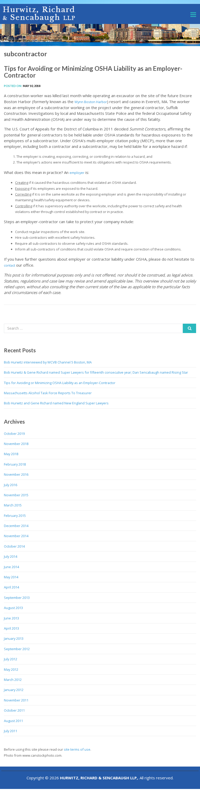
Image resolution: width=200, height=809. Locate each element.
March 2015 (13, 505)
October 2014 (14, 546)
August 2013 (13, 607)
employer (77, 172)
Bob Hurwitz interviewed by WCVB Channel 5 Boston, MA (48, 362)
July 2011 (10, 731)
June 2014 (11, 567)
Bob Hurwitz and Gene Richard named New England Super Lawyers (56, 403)
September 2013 (17, 597)
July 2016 (10, 484)
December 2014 (16, 525)
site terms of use (77, 749)
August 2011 (13, 720)
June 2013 (11, 618)
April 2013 (11, 628)
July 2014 (10, 556)
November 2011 (16, 700)
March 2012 (13, 679)
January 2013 (13, 638)
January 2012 (13, 689)
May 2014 (11, 577)
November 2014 (16, 536)
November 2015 (16, 495)
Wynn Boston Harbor (90, 101)
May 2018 (11, 453)
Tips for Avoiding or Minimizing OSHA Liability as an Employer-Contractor (93, 72)
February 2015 (15, 515)
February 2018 (15, 464)
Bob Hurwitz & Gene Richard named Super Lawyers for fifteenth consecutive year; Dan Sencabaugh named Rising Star (96, 372)
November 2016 (16, 474)
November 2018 (16, 443)
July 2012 (10, 659)
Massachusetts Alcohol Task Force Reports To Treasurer (48, 393)
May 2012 (11, 669)
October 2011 (14, 710)
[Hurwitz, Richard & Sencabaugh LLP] (39, 13)
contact (9, 265)
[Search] (189, 328)
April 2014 (11, 587)
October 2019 (14, 433)
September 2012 (17, 649)
